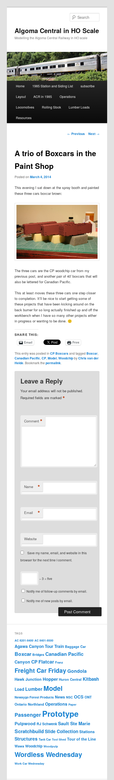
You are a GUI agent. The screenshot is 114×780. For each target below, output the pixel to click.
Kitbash (91, 679)
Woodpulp (50, 746)
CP (44, 358)
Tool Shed (59, 739)
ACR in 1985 (42, 96)
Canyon (22, 662)
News (60, 697)
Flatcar (46, 661)
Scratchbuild (29, 731)
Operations (68, 96)
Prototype (60, 713)
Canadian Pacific (27, 358)
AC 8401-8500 (43, 640)
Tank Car (45, 739)
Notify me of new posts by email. (50, 600)
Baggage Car (75, 646)
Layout (21, 96)
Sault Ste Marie (74, 723)
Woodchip (65, 358)
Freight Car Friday (40, 670)
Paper (72, 704)
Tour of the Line (81, 739)
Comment (33, 421)
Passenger (28, 714)
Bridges (38, 654)
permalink (53, 362)
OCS (79, 697)
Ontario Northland (29, 704)
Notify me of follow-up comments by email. (57, 591)
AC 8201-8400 (24, 640)
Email (32, 512)
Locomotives (25, 107)
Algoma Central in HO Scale (57, 30)
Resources (24, 117)
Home (20, 86)
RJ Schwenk (47, 723)
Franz (59, 662)
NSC (69, 697)
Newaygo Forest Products (34, 697)
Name (32, 487)
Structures (26, 739)
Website (30, 538)
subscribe (88, 86)
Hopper (50, 679)
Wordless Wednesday (48, 754)
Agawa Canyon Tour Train (39, 646)
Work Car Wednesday (29, 763)
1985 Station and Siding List (52, 86)
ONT (88, 697)
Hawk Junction (28, 679)
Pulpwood (25, 723)
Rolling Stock (51, 107)
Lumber (33, 689)
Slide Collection (61, 731)
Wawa (19, 746)
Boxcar (92, 353)
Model (52, 358)
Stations (87, 731)
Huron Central (70, 679)
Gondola (77, 671)
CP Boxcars (59, 353)
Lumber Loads (79, 107)
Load (19, 689)
